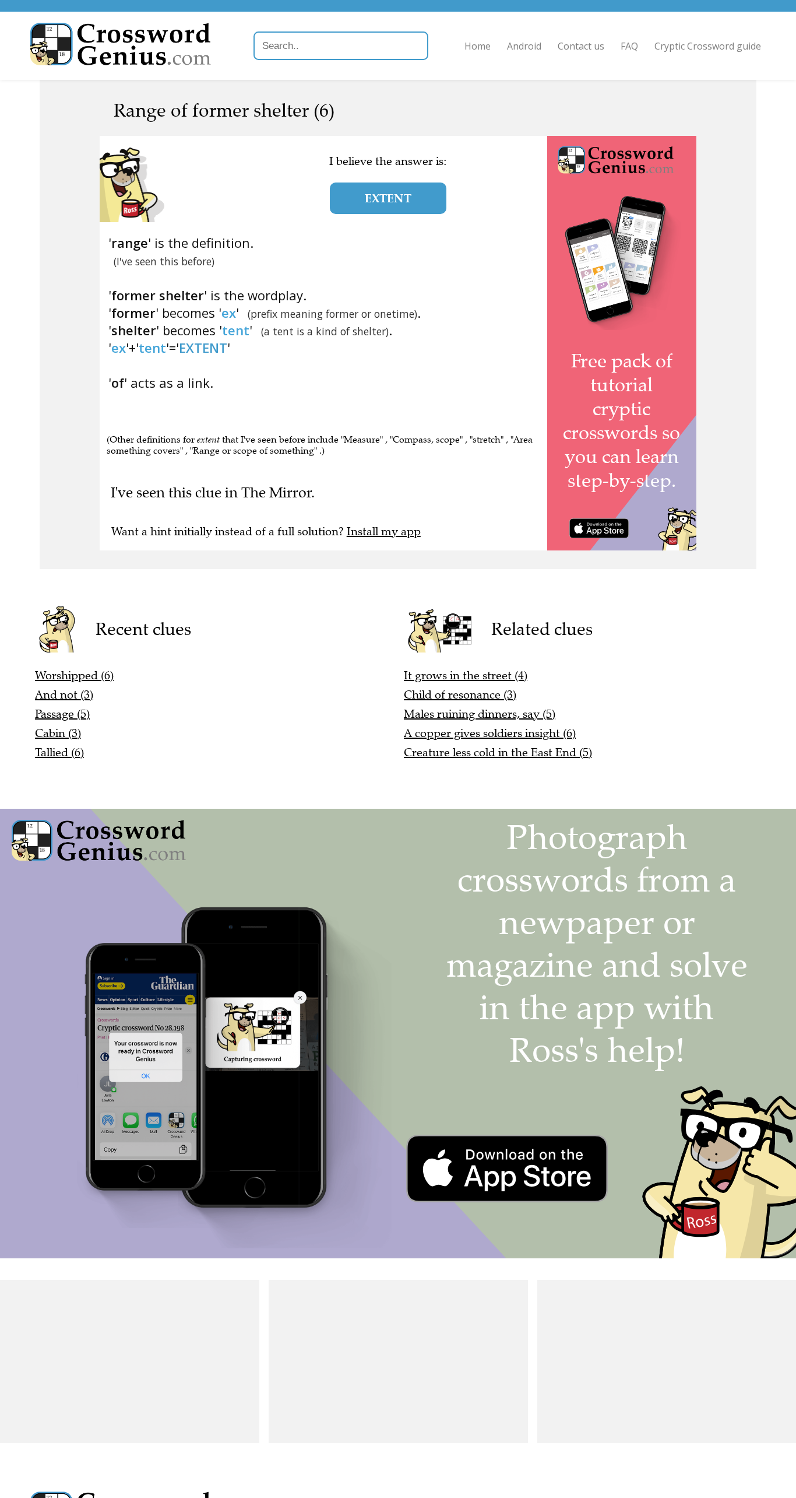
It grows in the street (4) (465, 675)
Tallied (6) (59, 752)
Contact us (581, 46)
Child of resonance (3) (460, 694)
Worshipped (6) (74, 675)
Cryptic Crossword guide (707, 46)
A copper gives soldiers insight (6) (490, 733)
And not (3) (64, 694)
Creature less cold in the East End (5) (498, 752)
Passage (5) (62, 714)
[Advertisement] (129, 1361)
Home (477, 46)
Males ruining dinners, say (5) (479, 714)
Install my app (384, 531)
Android (524, 46)
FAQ (629, 46)
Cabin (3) (58, 733)
